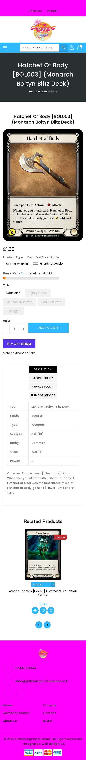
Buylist (48, 721)
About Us (10, 721)
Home (7, 705)
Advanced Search (16, 713)
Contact (49, 713)
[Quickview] (35, 610)
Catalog (49, 705)
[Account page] (72, 48)
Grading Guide (51, 264)
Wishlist (52, 11)
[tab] (43, 369)
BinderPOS (57, 744)
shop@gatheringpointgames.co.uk (41, 681)
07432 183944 (25, 668)
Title (6, 285)
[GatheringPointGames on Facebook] (39, 5)
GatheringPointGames (43, 91)
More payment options (19, 353)
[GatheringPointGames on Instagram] (47, 5)
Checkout (35, 11)
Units (7, 320)
